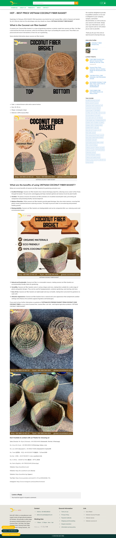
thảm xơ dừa (100, 142)
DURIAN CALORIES (99, 122)
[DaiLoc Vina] (20, 3)
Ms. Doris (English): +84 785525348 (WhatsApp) (24, 463)
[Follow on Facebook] (41, 527)
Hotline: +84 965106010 (10, 531)
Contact (46, 7)
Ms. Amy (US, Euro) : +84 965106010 (21, 445)
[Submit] (76, 3)
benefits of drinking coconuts (92, 100)
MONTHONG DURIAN (98, 137)
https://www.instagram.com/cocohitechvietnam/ (30, 481)
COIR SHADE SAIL (90, 120)
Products (31, 7)
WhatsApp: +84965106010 (11, 534)
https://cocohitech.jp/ (21, 474)
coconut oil (88, 107)
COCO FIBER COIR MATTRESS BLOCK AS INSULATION (96, 92)
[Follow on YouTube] (47, 527)
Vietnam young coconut (91, 159)
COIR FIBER (97, 110)
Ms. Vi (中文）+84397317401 (18, 459)
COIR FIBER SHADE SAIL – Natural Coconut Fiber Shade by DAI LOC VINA (97, 61)
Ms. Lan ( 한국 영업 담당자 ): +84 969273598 (23, 449)
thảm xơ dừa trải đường (91, 145)
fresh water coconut (90, 132)
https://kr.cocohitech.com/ (22, 470)
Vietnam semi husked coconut (93, 157)
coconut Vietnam (96, 107)
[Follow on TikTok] (45, 527)
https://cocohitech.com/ (22, 467)
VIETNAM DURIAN (99, 150)
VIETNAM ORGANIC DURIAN (93, 154)
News (39, 7)
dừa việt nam (89, 130)
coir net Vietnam (98, 117)
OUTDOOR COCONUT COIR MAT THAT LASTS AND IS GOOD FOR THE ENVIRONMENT (98, 85)
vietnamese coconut (90, 152)
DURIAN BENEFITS (100, 120)
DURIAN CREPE (90, 125)
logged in (22, 497)
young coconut (89, 162)
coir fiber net (97, 112)
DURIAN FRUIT (89, 127)
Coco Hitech (89, 511)
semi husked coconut (91, 142)
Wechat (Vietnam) (8, 527)
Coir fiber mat (89, 112)
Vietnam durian (90, 518)
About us (23, 7)
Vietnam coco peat (99, 147)
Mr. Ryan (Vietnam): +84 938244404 (30, 441)
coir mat (103, 112)
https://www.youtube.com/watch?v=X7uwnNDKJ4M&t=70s (33, 478)
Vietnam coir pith (90, 150)
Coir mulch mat (89, 117)
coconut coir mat (90, 105)
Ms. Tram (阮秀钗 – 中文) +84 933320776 (22, 452)
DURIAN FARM (98, 125)
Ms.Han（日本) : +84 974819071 (19, 456)
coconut (96, 102)
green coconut (100, 135)
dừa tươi (96, 127)
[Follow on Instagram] (43, 527)
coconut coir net (98, 105)
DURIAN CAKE (89, 122)
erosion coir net (97, 130)
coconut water (89, 110)
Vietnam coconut (90, 147)
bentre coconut (89, 102)
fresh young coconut (90, 135)
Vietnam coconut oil (91, 521)
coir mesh (97, 115)
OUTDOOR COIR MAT (91, 140)
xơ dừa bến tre (101, 159)
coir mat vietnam (90, 115)
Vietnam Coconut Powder (93, 514)
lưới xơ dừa (88, 137)
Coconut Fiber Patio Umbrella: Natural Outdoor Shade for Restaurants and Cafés (98, 70)
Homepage (14, 7)
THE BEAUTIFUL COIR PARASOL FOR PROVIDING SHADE (98, 77)
